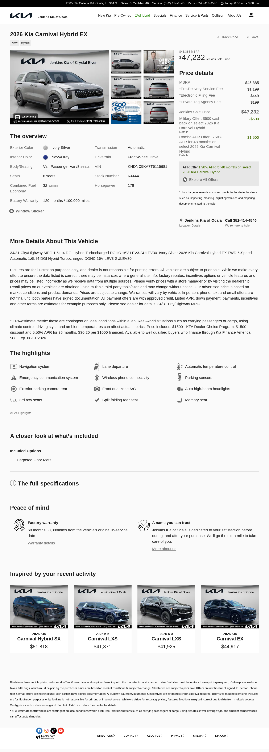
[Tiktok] (53, 731)
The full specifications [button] (48, 483)
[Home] (21, 15)
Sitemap (198, 735)
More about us (164, 549)
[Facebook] (39, 731)
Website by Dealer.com (45, 737)
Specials (159, 15)
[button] (89, 42)
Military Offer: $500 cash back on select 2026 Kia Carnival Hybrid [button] (199, 125)
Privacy (176, 735)
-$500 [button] (254, 119)
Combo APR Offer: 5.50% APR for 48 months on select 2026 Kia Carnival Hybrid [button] (200, 146)
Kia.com (220, 735)
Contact (130, 735)
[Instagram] (46, 731)
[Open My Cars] (250, 15)
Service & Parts (196, 15)
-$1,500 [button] (252, 137)
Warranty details (41, 543)
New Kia (104, 15)
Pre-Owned (122, 15)
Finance (176, 15)
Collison (218, 15)
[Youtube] (61, 731)
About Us (234, 15)
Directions (105, 735)
